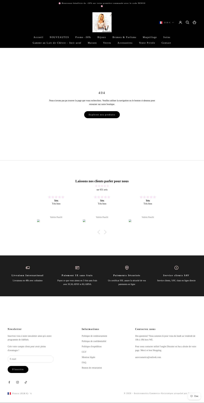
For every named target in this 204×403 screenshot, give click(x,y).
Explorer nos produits (102, 114)
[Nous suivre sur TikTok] (25, 382)
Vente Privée (147, 43)
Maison (92, 43)
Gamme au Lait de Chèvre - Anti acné (57, 43)
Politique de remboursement (94, 336)
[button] (99, 232)
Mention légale (88, 357)
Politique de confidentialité (94, 341)
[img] (102, 186)
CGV (84, 352)
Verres (107, 43)
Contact (166, 43)
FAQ (84, 362)
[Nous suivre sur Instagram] (17, 382)
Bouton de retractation (92, 368)
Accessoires (125, 43)
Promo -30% (83, 37)
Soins (166, 37)
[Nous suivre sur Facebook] (9, 382)
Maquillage (150, 37)
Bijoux (102, 37)
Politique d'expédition (92, 346)
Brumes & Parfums (124, 37)
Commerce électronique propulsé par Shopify (172, 393)
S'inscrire (18, 369)
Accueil (38, 37)
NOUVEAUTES (59, 37)
